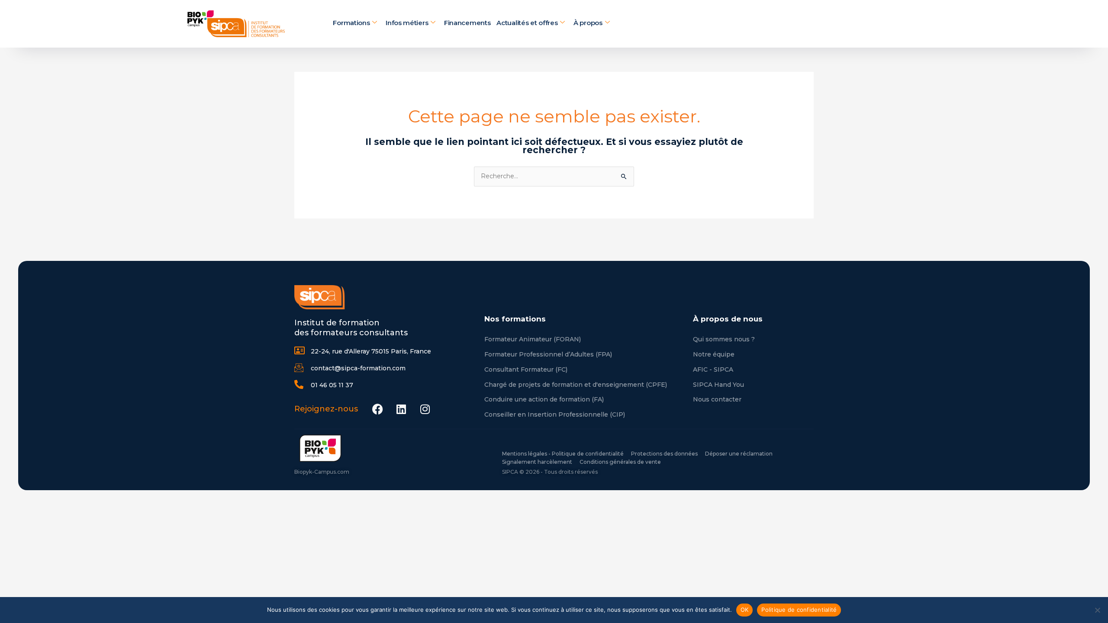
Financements (467, 23)
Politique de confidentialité (799, 609)
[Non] (1097, 610)
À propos (587, 23)
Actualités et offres (526, 23)
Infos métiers (407, 23)
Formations (351, 23)
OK (745, 609)
